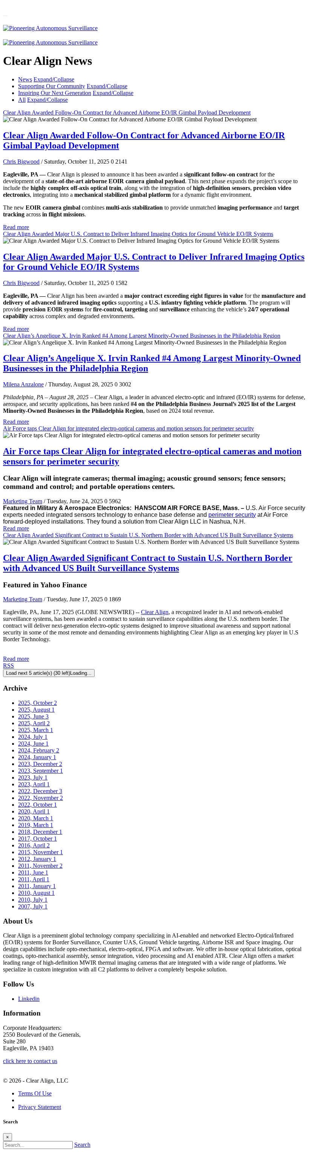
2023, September (40, 770)
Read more (16, 227)
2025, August (36, 709)
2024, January (37, 757)
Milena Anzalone (23, 384)
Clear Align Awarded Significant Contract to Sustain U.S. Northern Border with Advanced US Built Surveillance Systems (148, 535)
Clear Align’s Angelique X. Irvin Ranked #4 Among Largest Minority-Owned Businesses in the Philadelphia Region (141, 335)
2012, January (37, 859)
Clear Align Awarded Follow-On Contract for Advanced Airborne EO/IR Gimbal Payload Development (127, 112)
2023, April (34, 784)
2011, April (33, 879)
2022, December (40, 791)
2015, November (40, 852)
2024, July (32, 737)
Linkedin (29, 999)
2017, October (37, 838)
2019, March (35, 825)
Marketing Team (22, 501)
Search (82, 1144)
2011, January (37, 886)
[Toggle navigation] (5, 15)
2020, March (35, 818)
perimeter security (232, 515)
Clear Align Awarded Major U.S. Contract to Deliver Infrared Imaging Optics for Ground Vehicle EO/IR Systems (138, 234)
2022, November (40, 798)
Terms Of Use (35, 1093)
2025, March (35, 730)
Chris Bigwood (21, 161)
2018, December (40, 832)
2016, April (34, 845)
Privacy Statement (39, 1107)
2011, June (33, 872)
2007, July (32, 906)
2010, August (36, 893)
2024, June (33, 743)
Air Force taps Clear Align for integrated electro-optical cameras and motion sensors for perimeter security (128, 428)
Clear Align (154, 612)
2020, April (34, 811)
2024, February (38, 750)
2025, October (37, 703)
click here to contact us (30, 1061)
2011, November (40, 865)
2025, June (33, 716)
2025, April (34, 723)
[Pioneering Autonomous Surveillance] (50, 28)
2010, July (32, 899)
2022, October (37, 804)
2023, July (32, 777)
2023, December (40, 764)
